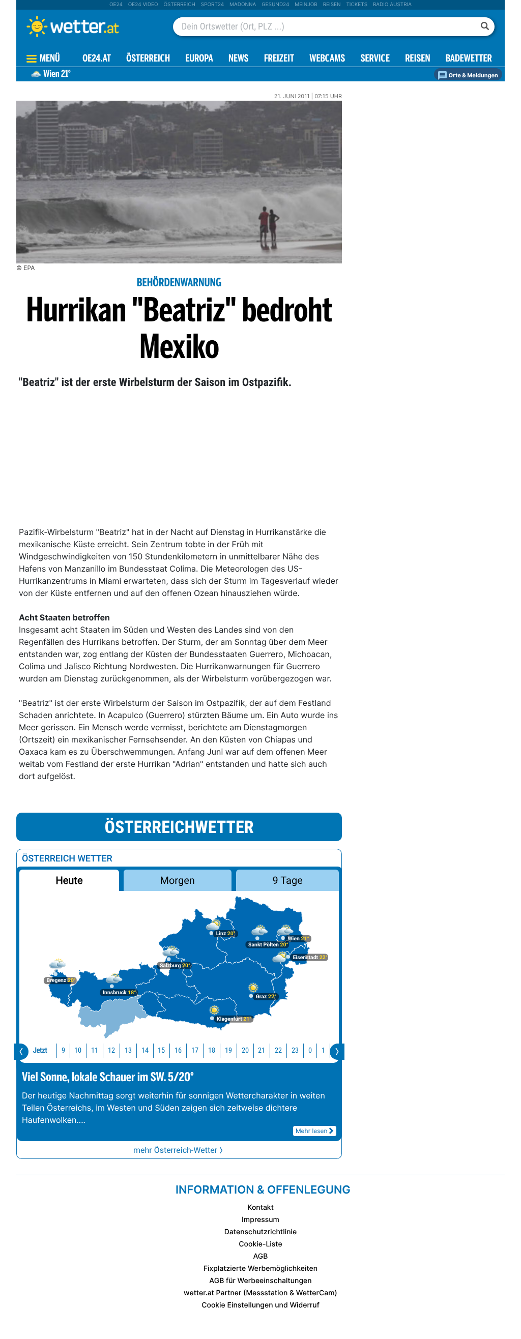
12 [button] (111, 1050)
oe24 (116, 5)
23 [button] (295, 1050)
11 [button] (94, 1050)
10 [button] (77, 1050)
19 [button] (228, 1050)
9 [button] (63, 1050)
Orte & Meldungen (472, 75)
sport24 (212, 5)
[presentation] (21, 1052)
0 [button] (310, 1050)
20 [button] (245, 1050)
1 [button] (323, 1050)
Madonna (242, 5)
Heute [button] (68, 880)
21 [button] (261, 1050)
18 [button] (211, 1050)
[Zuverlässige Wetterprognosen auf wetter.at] (89, 26)
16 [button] (178, 1050)
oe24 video (143, 5)
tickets (356, 5)
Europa (199, 59)
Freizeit (279, 59)
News (238, 59)
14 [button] (145, 1050)
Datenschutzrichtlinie (260, 1232)
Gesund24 (275, 5)
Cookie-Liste (260, 1244)
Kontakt (260, 1207)
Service (375, 59)
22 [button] (278, 1050)
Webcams (327, 59)
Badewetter (469, 59)
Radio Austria (392, 5)
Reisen (332, 5)
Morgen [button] (177, 880)
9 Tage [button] (287, 880)
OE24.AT (96, 59)
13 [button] (128, 1050)
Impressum (260, 1219)
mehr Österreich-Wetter (175, 1150)
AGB (260, 1256)
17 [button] (194, 1050)
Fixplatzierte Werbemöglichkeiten (260, 1268)
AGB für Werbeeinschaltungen (260, 1280)
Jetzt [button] (40, 1050)
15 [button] (161, 1050)
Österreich (179, 5)
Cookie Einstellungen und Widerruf (260, 1305)
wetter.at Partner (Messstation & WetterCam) (260, 1293)
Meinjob (306, 5)
